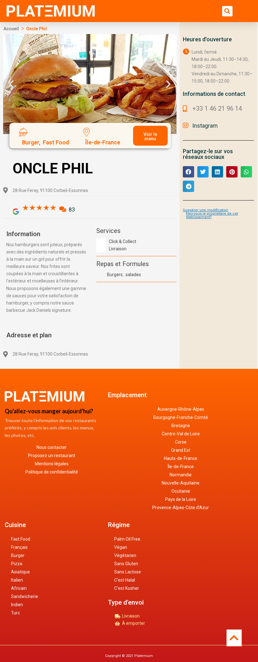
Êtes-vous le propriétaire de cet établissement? (212, 215)
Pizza (16, 563)
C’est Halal (124, 580)
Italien (17, 580)
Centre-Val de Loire (181, 433)
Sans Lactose (127, 571)
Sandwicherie (24, 596)
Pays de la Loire (180, 499)
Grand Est (180, 450)
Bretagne (180, 425)
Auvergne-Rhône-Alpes (180, 409)
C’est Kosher (126, 588)
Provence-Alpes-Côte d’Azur (180, 507)
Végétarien (125, 555)
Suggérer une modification (205, 210)
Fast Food (20, 539)
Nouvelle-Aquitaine (180, 482)
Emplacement (127, 395)
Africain (19, 588)
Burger (18, 555)
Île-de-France (181, 466)
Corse (181, 441)
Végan (120, 547)
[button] (227, 11)
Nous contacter (51, 447)
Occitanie (180, 491)
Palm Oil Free (127, 539)
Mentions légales (52, 463)
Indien (17, 604)
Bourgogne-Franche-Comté (180, 417)
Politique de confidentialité (51, 471)
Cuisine (15, 525)
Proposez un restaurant (51, 455)
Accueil (11, 28)
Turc (15, 612)
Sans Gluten (126, 563)
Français (19, 547)
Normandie (181, 474)
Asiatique (20, 571)
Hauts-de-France (180, 458)
